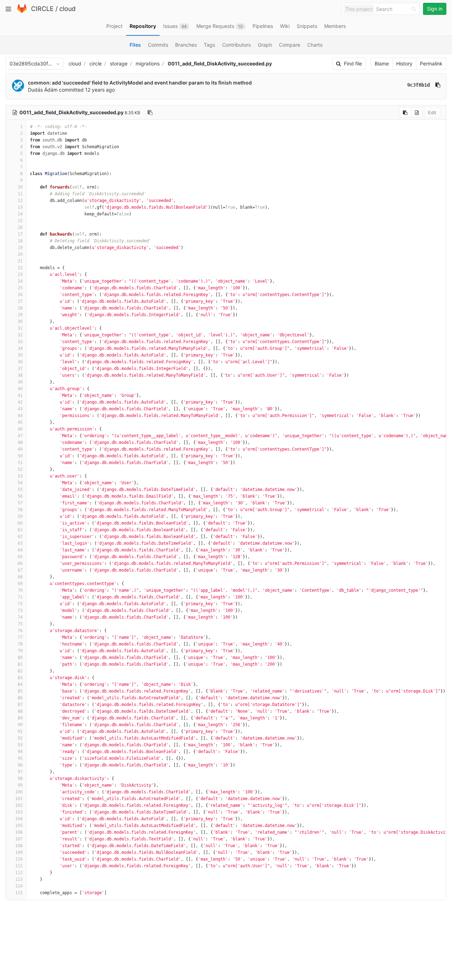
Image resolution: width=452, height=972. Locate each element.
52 (20, 469)
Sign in (434, 9)
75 (20, 623)
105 (19, 825)
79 (20, 650)
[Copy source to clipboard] (405, 112)
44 (20, 415)
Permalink (431, 63)
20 (20, 254)
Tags (209, 45)
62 (20, 536)
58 (20, 509)
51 (20, 462)
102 (19, 805)
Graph (265, 45)
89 (20, 718)
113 (19, 879)
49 (20, 449)
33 (20, 341)
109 (19, 852)
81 (20, 664)
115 (19, 892)
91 (20, 731)
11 (20, 193)
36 (20, 361)
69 (20, 583)
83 (20, 677)
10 (20, 187)
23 (20, 274)
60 (20, 523)
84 (20, 684)
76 (20, 630)
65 (20, 556)
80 (20, 657)
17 (20, 234)
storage (118, 63)
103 (19, 812)
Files (135, 45)
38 (20, 375)
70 (20, 590)
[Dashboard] (22, 11)
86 (20, 697)
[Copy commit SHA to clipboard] (437, 84)
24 (20, 281)
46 (20, 429)
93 (20, 744)
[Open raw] (417, 112)
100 (19, 791)
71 (20, 597)
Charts (314, 45)
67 (20, 570)
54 (20, 482)
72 (20, 603)
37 (20, 368)
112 (19, 872)
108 (19, 845)
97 (20, 771)
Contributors (236, 45)
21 (20, 261)
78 (20, 644)
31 (20, 328)
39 (20, 382)
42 (20, 402)
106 (19, 832)
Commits (158, 45)
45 (20, 422)
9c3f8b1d (418, 85)
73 (20, 610)
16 (20, 227)
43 (20, 408)
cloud (67, 8)
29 (20, 314)
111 (19, 865)
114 (19, 886)
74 (20, 617)
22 (20, 267)
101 (19, 798)
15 (20, 220)
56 (20, 496)
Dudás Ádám (43, 90)
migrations (148, 63)
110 (19, 859)
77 (20, 637)
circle (95, 63)
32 (20, 334)
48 (20, 442)
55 (20, 489)
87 (20, 704)
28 (20, 308)
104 (19, 818)
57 (20, 503)
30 (20, 321)
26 (20, 294)
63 (20, 543)
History (404, 63)
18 (20, 240)
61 (20, 529)
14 (20, 214)
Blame (382, 63)
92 (20, 738)
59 (20, 516)
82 (20, 671)
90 (20, 724)
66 (20, 563)
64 (20, 550)
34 (20, 348)
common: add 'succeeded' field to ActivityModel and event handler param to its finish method (140, 83)
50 (20, 455)
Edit (432, 112)
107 (19, 839)
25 (20, 287)
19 (20, 247)
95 (20, 758)
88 (20, 711)
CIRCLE (42, 8)
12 (20, 200)
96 (20, 765)
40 (20, 388)
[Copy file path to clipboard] (150, 112)
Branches (186, 45)
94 (20, 751)
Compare (289, 45)
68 (20, 576)
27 (20, 301)
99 (20, 785)
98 (20, 778)
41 (20, 395)
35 (20, 355)
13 (20, 207)
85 (20, 691)
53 (20, 476)
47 (20, 435)
